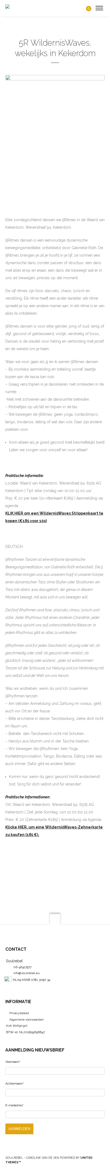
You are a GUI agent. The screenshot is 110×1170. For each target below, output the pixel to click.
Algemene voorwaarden (26, 1019)
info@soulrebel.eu (26, 973)
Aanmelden (19, 1129)
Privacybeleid (19, 1013)
